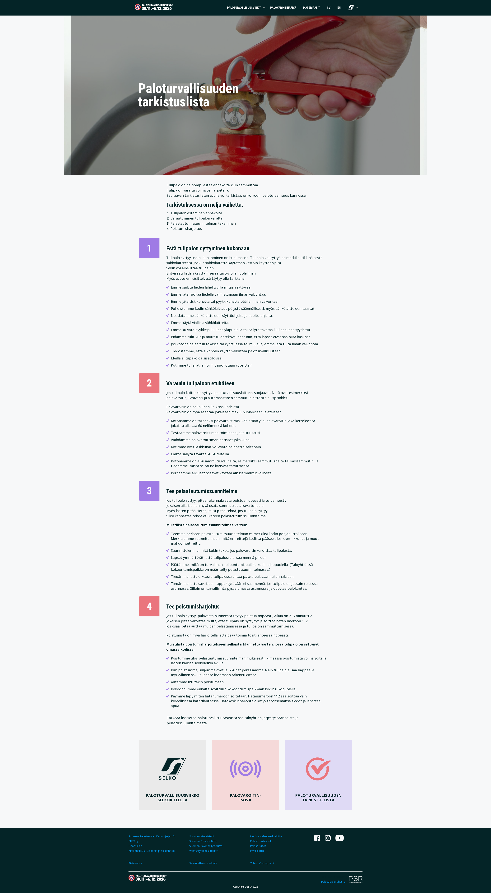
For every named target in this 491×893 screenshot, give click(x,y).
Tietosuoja (135, 863)
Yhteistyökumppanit (262, 863)
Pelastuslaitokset (260, 841)
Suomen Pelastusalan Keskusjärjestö (152, 836)
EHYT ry (133, 841)
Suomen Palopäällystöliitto (205, 846)
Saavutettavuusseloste (203, 863)
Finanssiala (135, 846)
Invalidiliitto (257, 851)
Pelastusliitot (258, 846)
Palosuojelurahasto (333, 881)
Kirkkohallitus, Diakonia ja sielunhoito (152, 851)
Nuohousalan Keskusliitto (266, 836)
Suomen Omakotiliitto (203, 841)
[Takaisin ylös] (473, 885)
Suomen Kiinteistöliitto (203, 836)
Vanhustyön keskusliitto (203, 851)
